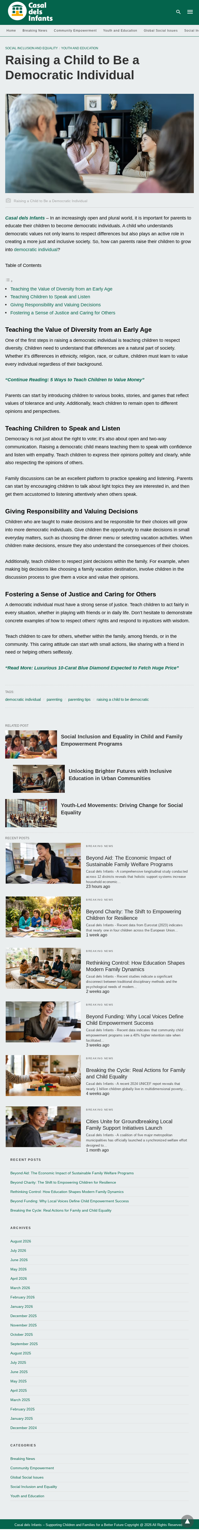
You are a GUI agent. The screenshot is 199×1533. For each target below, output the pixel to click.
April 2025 (18, 1390)
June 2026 (19, 1260)
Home (11, 30)
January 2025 (21, 1418)
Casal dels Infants (25, 218)
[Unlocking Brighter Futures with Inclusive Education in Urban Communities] (39, 779)
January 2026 (21, 1306)
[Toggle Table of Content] (9, 281)
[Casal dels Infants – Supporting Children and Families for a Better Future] (29, 11)
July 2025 (18, 1362)
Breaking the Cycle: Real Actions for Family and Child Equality (60, 1210)
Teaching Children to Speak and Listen (50, 296)
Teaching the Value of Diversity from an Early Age (61, 289)
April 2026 (18, 1278)
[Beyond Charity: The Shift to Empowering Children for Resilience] (43, 916)
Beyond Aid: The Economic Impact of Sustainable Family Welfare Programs (72, 1173)
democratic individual (36, 249)
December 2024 (23, 1428)
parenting (54, 699)
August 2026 (20, 1241)
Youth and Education (120, 30)
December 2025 (23, 1316)
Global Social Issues (161, 30)
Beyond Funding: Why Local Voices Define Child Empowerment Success (69, 1201)
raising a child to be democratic (123, 699)
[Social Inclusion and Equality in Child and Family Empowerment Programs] (31, 744)
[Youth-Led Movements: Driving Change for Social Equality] (31, 813)
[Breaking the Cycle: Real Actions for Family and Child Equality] (43, 1075)
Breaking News (35, 30)
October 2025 (21, 1334)
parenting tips (79, 699)
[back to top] (187, 1521)
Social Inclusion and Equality (31, 48)
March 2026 (20, 1288)
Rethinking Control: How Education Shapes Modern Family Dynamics (67, 1192)
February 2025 (22, 1409)
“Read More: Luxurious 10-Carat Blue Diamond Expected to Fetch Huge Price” (92, 667)
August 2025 (20, 1353)
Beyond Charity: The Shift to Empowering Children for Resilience (63, 1182)
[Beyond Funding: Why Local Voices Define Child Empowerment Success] (43, 1021)
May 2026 (18, 1269)
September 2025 (24, 1344)
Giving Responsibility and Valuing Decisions (55, 304)
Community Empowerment (75, 30)
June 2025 (19, 1372)
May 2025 (18, 1381)
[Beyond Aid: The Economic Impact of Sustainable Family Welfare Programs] (43, 863)
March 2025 (20, 1400)
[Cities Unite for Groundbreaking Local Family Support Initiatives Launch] (43, 1126)
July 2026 (18, 1250)
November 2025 (23, 1325)
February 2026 (22, 1297)
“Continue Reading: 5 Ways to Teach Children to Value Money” (74, 379)
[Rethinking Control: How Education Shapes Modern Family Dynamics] (43, 968)
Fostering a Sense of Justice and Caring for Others (62, 312)
